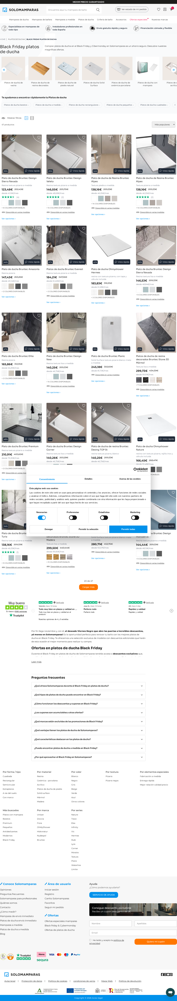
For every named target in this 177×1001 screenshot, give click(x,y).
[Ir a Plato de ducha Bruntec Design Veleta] (66, 155)
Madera (40, 801)
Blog (2, 934)
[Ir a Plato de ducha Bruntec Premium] (22, 423)
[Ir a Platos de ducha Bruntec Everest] (66, 246)
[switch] (73, 517)
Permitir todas (128, 529)
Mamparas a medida (65, 19)
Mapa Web (107, 981)
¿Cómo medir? (8, 911)
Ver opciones (8, 218)
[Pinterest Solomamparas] (171, 975)
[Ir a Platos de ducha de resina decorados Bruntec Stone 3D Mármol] (156, 333)
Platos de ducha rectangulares (83, 105)
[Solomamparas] (46, 974)
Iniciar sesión (52, 889)
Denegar (49, 529)
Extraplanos (8, 789)
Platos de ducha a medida (48, 105)
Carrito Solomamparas (57, 898)
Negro (74, 780)
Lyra (73, 844)
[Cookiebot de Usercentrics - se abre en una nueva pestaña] (135, 470)
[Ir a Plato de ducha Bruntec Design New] (66, 333)
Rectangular (9, 780)
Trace (73, 819)
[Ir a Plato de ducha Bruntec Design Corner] (66, 423)
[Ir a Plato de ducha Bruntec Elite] (22, 333)
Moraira (75, 852)
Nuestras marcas (160, 19)
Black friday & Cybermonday (60, 925)
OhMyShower (43, 827)
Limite (74, 869)
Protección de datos (32, 981)
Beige (74, 789)
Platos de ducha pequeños (119, 105)
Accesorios (121, 19)
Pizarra (109, 776)
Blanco (74, 776)
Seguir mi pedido (54, 907)
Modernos (7, 835)
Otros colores (77, 801)
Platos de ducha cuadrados (153, 105)
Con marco (8, 797)
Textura (74, 857)
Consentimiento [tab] (47, 479)
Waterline (76, 865)
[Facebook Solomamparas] (162, 975)
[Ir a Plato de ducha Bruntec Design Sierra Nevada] (22, 155)
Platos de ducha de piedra (49, 789)
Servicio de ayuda (104, 894)
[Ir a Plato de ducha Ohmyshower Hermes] (111, 246)
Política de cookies (57, 981)
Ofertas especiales (138, 19)
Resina (40, 776)
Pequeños (7, 827)
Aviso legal (9, 981)
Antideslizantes (10, 831)
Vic (72, 831)
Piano (74, 861)
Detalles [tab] (89, 479)
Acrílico (40, 784)
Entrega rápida (147, 780)
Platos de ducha (86, 19)
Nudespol (41, 835)
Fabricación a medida (150, 776)
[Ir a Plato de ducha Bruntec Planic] (111, 333)
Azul (73, 797)
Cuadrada (7, 776)
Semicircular (9, 784)
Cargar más (88, 587)
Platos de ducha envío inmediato (18, 920)
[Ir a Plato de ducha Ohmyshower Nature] (156, 423)
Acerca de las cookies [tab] (130, 479)
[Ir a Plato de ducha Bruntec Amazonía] (22, 246)
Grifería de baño (105, 19)
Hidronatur (42, 831)
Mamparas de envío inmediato (17, 916)
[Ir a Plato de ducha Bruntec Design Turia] (22, 510)
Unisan (40, 814)
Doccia (40, 819)
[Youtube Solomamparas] (168, 975)
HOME (2, 39)
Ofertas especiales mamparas (61, 921)
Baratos (6, 819)
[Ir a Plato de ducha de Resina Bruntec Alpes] (111, 155)
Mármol (41, 797)
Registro (49, 894)
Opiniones (5, 889)
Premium (7, 823)
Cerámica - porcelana (47, 780)
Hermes (75, 835)
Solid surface (43, 793)
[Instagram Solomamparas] (165, 975)
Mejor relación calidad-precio (154, 784)
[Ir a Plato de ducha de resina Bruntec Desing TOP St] (111, 423)
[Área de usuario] (164, 9)
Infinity (74, 827)
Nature (74, 814)
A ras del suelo (10, 793)
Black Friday (9, 840)
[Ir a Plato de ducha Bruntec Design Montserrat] (156, 510)
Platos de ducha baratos (15, 105)
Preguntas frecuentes (12, 894)
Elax (73, 823)
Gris (73, 784)
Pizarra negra (112, 780)
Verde (74, 793)
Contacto (5, 907)
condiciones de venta (84, 981)
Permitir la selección (88, 529)
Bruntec (41, 840)
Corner (74, 848)
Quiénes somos (8, 903)
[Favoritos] (158, 9)
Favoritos (50, 903)
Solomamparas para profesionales (18, 898)
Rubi (73, 840)
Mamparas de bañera (42, 19)
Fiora (39, 823)
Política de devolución (130, 981)
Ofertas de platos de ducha (60, 930)
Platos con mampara (13, 814)
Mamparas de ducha (19, 19)
